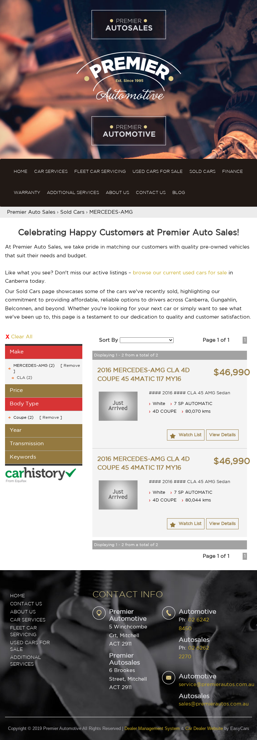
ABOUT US (23, 612)
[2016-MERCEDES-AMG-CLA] (118, 406)
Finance (232, 172)
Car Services (51, 172)
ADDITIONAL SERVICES (25, 661)
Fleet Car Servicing (100, 172)
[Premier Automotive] (128, 76)
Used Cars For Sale (158, 172)
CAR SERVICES (28, 620)
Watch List (190, 435)
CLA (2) (24, 378)
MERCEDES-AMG (111, 212)
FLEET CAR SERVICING (23, 631)
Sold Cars (202, 172)
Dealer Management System (152, 728)
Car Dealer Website (204, 728)
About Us (117, 193)
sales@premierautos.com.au (214, 704)
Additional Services (73, 193)
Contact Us (151, 193)
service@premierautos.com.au (216, 684)
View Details (222, 435)
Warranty (27, 193)
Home (20, 172)
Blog (178, 193)
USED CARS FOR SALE (30, 646)
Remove (72, 365)
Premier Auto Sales (31, 212)
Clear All (21, 337)
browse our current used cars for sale (180, 273)
